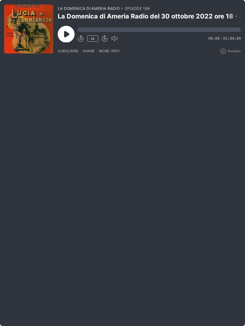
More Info (109, 51)
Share (89, 51)
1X (92, 38)
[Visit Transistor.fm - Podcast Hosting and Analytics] (230, 51)
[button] (159, 29)
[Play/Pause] (28, 29)
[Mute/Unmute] (114, 38)
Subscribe (68, 51)
